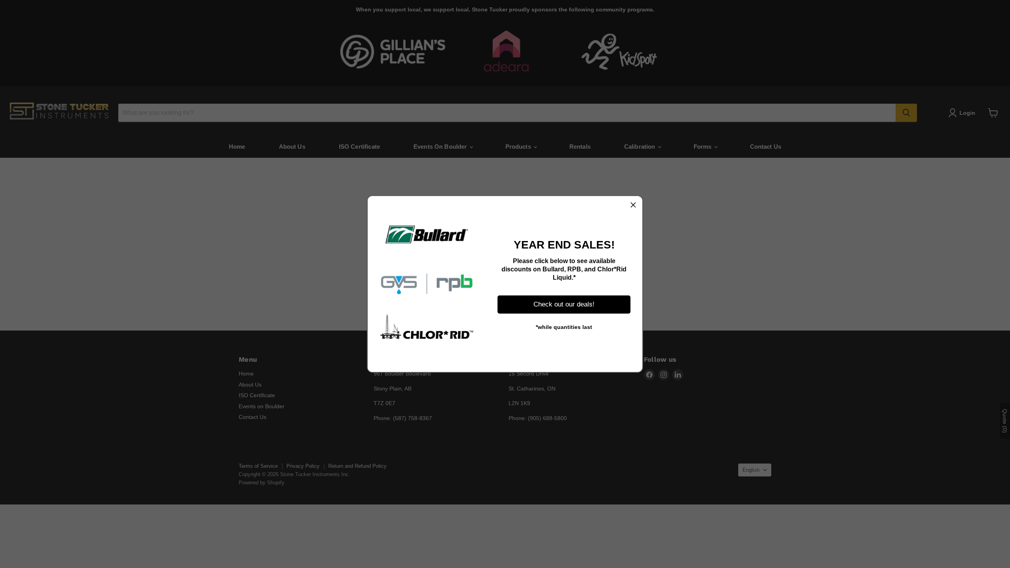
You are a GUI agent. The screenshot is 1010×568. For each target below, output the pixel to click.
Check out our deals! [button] (564, 304)
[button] (633, 205)
